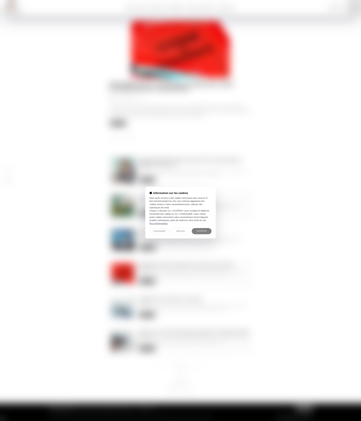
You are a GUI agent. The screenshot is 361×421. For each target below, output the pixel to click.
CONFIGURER (159, 231)
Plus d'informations (158, 223)
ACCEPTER (201, 231)
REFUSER (180, 231)
